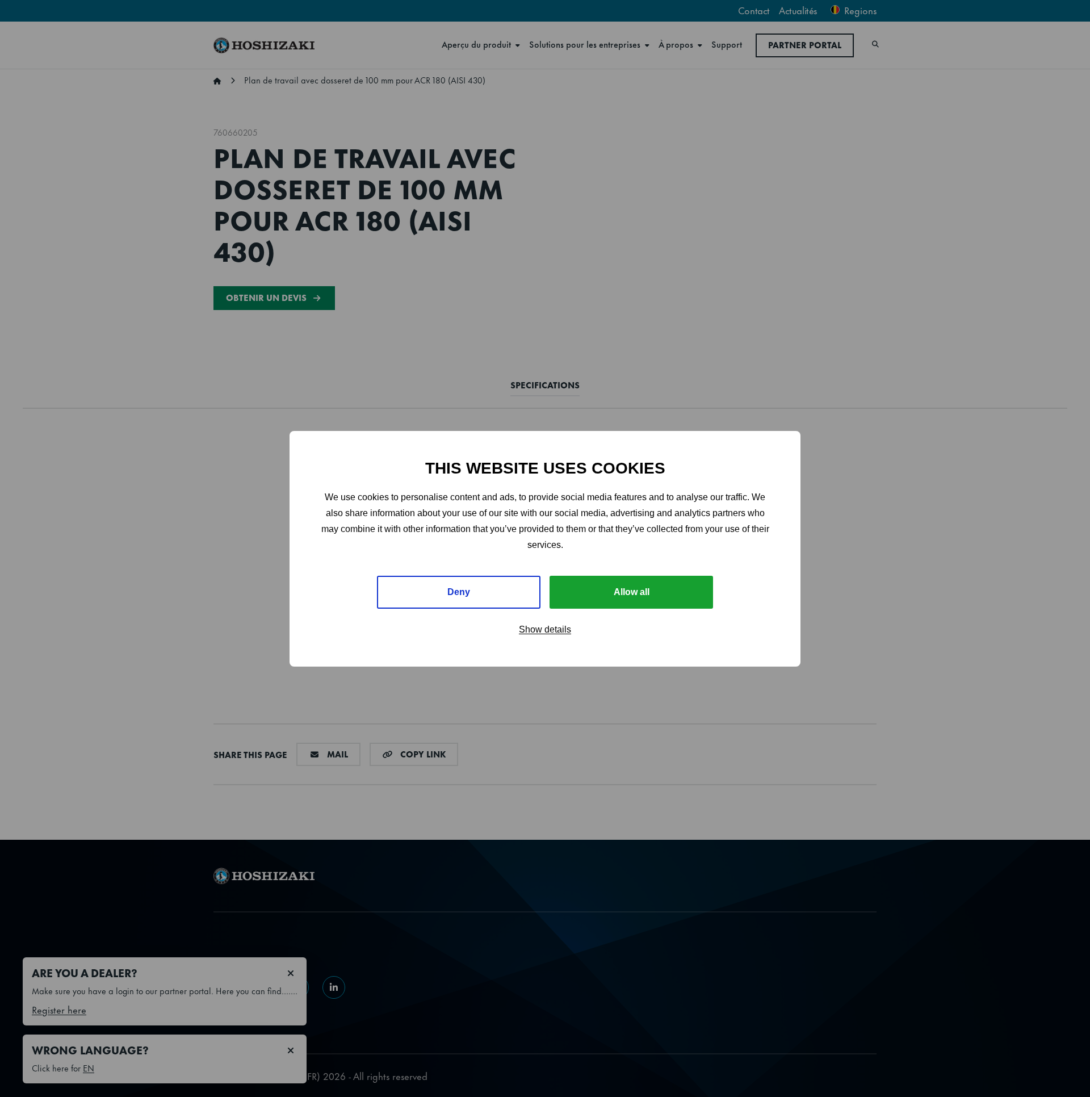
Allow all (631, 592)
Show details (545, 629)
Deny (458, 592)
